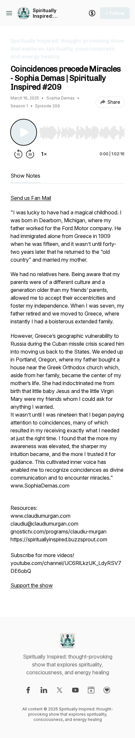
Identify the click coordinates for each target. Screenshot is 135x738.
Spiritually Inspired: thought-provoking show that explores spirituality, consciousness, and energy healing (51, 13)
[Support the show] (92, 13)
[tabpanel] (67, 395)
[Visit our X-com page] (59, 690)
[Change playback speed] (43, 154)
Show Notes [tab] (25, 175)
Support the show (31, 585)
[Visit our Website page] (91, 690)
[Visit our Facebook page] (28, 690)
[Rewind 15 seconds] (18, 154)
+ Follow (115, 13)
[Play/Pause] (23, 132)
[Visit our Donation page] (107, 690)
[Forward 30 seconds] (30, 154)
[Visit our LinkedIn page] (44, 690)
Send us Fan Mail (30, 198)
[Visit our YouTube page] (75, 690)
